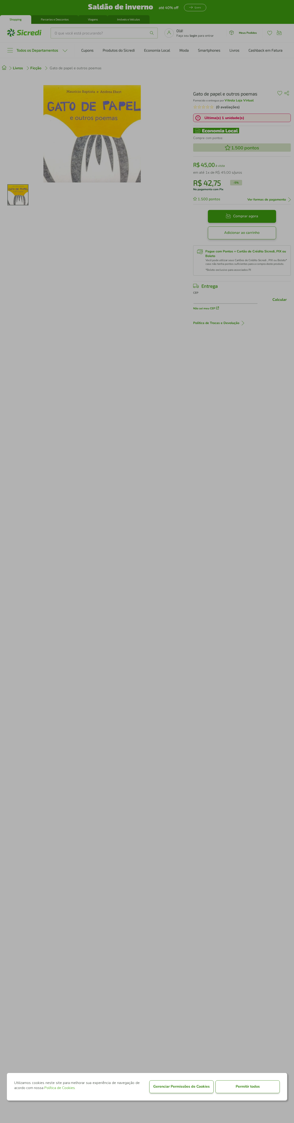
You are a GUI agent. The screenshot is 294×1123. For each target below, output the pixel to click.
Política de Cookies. (60, 1087)
